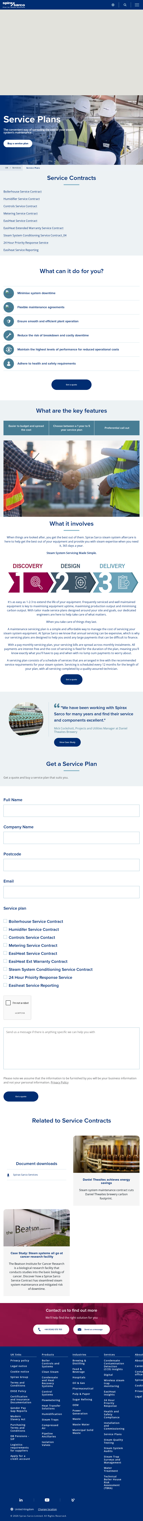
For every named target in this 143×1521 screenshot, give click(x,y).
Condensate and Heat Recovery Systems (50, 1382)
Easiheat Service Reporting (21, 250)
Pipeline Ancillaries (49, 1435)
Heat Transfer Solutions (51, 1407)
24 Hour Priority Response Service (25, 243)
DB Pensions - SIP (19, 1437)
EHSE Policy (18, 1391)
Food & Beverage (79, 1370)
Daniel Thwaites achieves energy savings (106, 1181)
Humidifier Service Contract (21, 199)
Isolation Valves (48, 1443)
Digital (108, 1374)
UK (6, 167)
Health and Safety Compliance (112, 1414)
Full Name (12, 800)
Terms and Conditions (17, 1384)
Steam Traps (50, 1419)
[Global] (113, 5)
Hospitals (79, 1377)
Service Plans (113, 1434)
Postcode (12, 854)
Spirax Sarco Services (25, 1174)
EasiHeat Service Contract (20, 221)
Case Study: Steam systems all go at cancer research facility (37, 1255)
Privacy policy (19, 1360)
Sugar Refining (82, 1399)
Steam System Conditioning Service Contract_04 (34, 235)
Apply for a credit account (20, 1457)
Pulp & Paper (81, 1393)
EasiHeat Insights (110, 1393)
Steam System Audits (113, 1449)
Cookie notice (19, 1371)
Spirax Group (19, 1377)
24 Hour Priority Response (110, 1403)
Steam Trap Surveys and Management (112, 1459)
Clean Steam (50, 1371)
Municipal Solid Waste (83, 1431)
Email (8, 881)
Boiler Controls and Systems (50, 1363)
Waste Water (81, 1424)
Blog (73, 1500)
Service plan (14, 908)
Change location (47, 1509)
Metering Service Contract (20, 213)
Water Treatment (111, 1469)
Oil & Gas (79, 1383)
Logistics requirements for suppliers (19, 1447)
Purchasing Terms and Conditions (17, 1427)
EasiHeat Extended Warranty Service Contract (33, 228)
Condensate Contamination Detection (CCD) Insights (114, 1365)
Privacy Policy (60, 1082)
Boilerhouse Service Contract (22, 191)
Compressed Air (50, 1426)
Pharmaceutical (83, 1388)
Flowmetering (51, 1400)
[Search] (125, 5)
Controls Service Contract (20, 206)
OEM (76, 1405)
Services (16, 167)
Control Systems (47, 1393)
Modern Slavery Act (17, 1418)
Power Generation (80, 1412)
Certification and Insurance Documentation (20, 1399)
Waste (77, 1419)
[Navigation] (137, 5)
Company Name (18, 827)
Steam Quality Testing (113, 1441)
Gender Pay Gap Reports (18, 1409)
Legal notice (18, 1366)
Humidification (52, 1414)
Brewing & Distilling (79, 1362)
